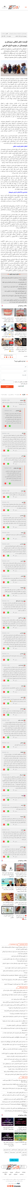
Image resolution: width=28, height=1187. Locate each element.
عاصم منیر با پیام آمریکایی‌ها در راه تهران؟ (17, 1008)
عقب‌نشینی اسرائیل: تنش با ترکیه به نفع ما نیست (15, 968)
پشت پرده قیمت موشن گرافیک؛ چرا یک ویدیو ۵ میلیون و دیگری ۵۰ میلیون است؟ (14, 1085)
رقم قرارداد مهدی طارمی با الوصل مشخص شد (16, 1025)
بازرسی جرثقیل (20, 1149)
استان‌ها (19, 33)
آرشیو (10, 1174)
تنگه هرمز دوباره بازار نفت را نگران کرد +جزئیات (16, 1056)
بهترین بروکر (12, 1152)
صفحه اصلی (24, 33)
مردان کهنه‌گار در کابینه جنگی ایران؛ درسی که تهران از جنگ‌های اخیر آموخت (14, 288)
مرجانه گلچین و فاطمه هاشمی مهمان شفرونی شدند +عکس (13, 1005)
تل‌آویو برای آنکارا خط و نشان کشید (18, 956)
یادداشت (21, 1174)
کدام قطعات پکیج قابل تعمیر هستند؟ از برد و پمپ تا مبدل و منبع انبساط (14, 1105)
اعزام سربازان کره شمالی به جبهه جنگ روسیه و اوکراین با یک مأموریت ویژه (14, 1029)
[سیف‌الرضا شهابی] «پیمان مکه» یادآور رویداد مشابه (15, 1066)
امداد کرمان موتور (7, 1149)
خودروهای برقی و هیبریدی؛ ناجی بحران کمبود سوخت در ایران (15, 1034)
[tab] (23, 944)
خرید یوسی (24, 1152)
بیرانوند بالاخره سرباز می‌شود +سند (18, 999)
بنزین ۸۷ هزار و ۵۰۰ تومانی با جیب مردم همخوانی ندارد (14, 1063)
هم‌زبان (11, 1172)
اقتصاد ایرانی (18, 1152)
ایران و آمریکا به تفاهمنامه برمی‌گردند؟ (18, 1013)
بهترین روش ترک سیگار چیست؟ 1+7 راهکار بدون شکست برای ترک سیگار (15, 1081)
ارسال (7, 387)
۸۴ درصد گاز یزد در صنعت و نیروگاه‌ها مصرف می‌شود (15, 1071)
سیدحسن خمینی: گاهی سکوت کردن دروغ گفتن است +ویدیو (13, 1041)
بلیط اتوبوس (24, 1155)
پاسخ (16, 406)
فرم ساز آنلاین (14, 1149)
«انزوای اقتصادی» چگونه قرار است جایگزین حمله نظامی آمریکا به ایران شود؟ (15, 292)
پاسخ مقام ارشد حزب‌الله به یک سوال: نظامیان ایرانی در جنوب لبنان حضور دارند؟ (15, 960)
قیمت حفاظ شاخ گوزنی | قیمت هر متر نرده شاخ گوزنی (15, 1099)
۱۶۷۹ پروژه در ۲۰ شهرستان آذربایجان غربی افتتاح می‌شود (14, 1002)
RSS (6, 1174)
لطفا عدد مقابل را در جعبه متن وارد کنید (21, 383)
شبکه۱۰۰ (23, 1172)
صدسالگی (17, 1172)
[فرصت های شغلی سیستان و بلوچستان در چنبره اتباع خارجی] (14, 68)
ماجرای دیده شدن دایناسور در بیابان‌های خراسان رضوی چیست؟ (15, 971)
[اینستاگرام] (12, 1186)
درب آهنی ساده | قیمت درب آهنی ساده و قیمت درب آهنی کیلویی (14, 1095)
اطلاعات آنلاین (14, 7)
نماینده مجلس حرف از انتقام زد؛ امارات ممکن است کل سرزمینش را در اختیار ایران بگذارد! (15, 991)
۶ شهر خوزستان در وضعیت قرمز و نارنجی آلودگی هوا (15, 1011)
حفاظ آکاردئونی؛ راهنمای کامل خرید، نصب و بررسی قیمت (14, 1102)
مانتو (26, 1149)
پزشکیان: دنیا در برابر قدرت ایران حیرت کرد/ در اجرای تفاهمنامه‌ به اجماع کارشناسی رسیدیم (15, 1060)
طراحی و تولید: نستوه (12, 1183)
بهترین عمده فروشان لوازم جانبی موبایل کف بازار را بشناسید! (16, 1111)
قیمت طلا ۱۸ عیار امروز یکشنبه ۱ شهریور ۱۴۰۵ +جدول (15, 984)
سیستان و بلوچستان (13, 33)
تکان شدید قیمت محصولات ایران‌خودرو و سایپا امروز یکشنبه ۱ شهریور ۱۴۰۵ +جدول (14, 976)
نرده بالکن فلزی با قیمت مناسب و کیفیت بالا (16, 1092)
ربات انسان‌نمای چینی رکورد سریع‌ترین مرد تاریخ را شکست (14, 1053)
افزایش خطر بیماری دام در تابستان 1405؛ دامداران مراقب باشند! (14, 1089)
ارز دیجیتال (7, 1152)
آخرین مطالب (22, 987)
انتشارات (15, 1174)
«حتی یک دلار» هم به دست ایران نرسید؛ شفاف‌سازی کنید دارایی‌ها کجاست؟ (14, 1045)
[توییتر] (10, 1186)
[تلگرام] (8, 1186)
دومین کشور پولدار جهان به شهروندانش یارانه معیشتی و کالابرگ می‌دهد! (14, 296)
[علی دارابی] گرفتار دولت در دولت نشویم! (17, 1069)
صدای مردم (5, 1172)
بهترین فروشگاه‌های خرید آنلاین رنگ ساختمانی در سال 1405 (13, 1108)
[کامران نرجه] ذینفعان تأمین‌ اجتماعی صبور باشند (15, 1074)
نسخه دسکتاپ (14, 1160)
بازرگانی (23, 1077)
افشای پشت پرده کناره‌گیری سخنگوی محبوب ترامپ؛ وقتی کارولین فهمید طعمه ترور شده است (15, 301)
